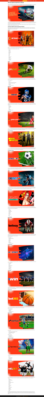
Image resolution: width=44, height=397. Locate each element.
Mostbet (9, 261)
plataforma (10, 47)
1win (15, 287)
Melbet (8, 377)
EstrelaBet (9, 167)
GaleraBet (9, 128)
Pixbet (8, 78)
